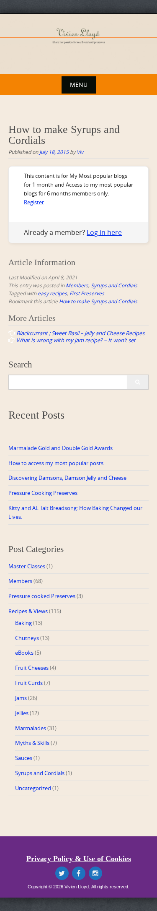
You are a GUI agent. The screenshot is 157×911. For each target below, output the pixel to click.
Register (34, 202)
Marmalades (30, 728)
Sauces (23, 758)
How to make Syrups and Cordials (98, 301)
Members (77, 285)
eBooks (24, 652)
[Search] (137, 382)
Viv (80, 151)
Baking (23, 623)
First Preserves (86, 293)
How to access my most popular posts (55, 463)
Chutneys (27, 638)
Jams (21, 698)
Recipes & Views (28, 611)
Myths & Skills (32, 743)
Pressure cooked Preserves (41, 596)
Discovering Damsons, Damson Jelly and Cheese (67, 478)
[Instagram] (95, 873)
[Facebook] (78, 873)
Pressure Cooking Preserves (42, 493)
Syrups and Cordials (114, 285)
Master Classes (26, 566)
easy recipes (52, 293)
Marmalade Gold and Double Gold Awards (60, 448)
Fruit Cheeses (32, 668)
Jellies (21, 713)
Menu (79, 84)
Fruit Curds (29, 683)
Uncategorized (33, 788)
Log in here (104, 232)
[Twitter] (62, 873)
